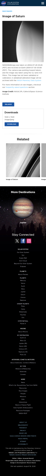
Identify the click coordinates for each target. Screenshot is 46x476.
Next (41, 210)
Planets (23, 271)
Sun (23, 255)
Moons (23, 328)
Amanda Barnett (28, 458)
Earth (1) (23, 338)
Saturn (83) (23, 346)
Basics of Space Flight (23, 405)
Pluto (23, 306)
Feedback (23, 428)
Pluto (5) (23, 354)
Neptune (23, 300)
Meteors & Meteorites (23, 369)
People (23, 393)
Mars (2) (23, 340)
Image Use (23, 433)
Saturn (23, 294)
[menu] (42, 3)
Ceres (23, 309)
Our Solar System (23, 252)
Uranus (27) (23, 349)
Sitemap (23, 441)
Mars (23, 289)
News (23, 382)
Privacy (23, 430)
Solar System (23, 249)
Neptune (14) (23, 352)
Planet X (23, 323)
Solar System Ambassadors (23, 408)
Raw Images (7, 11)
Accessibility (23, 444)
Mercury (23, 280)
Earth (23, 286)
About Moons (23, 332)
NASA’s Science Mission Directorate (23, 455)
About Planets (23, 274)
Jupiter (23, 223)
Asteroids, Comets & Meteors (23, 359)
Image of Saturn (12, 179)
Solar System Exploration (12, 3)
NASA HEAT (23, 413)
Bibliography (23, 425)
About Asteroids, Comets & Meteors (23, 363)
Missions (23, 396)
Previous (5, 210)
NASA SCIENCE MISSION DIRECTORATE (23, 436)
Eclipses (23, 266)
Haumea (23, 315)
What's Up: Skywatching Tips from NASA (23, 385)
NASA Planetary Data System (29, 80)
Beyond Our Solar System (23, 263)
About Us (23, 422)
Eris (23, 317)
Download (11, 124)
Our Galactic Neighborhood (12, 8)
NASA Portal (23, 438)
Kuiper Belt (23, 258)
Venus (23, 283)
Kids (23, 399)
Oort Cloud (23, 261)
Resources (23, 388)
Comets (23, 374)
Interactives (23, 402)
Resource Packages (23, 410)
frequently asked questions (17, 87)
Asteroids (23, 371)
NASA (3, 3)
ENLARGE (8, 104)
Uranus (23, 297)
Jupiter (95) (23, 343)
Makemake (23, 312)
